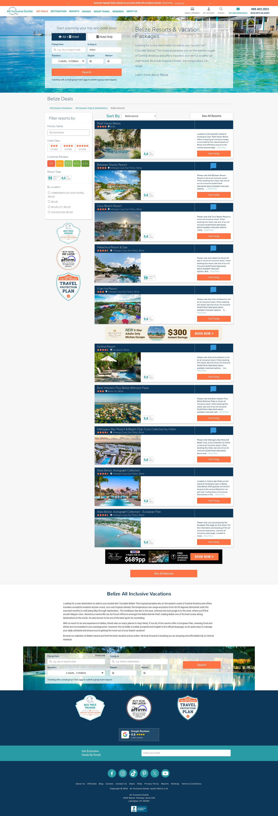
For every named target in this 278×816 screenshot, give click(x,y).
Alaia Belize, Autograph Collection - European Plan (129, 512)
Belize (54, 201)
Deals (132, 784)
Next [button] (209, 3)
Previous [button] (68, 3)
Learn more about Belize (151, 75)
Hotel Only (106, 36)
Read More (221, 147)
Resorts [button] (74, 11)
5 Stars (82, 149)
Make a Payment (192, 13)
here (85, 80)
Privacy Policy (151, 784)
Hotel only (100, 655)
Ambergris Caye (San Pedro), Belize (66, 194)
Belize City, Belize (61, 207)
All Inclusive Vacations (61, 108)
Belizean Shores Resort (112, 165)
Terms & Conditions (191, 784)
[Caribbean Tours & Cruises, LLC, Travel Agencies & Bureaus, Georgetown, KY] (139, 809)
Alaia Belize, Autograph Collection (118, 470)
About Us (80, 784)
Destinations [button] (59, 11)
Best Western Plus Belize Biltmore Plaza (123, 388)
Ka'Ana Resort (106, 346)
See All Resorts (211, 116)
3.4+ (60, 163)
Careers (109, 784)
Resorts (165, 784)
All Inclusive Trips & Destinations (91, 108)
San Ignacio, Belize (62, 212)
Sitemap (175, 784)
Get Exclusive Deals (238, 13)
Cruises (86, 11)
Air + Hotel (70, 36)
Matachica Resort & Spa (112, 247)
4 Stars (68, 149)
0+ (51, 163)
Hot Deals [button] (42, 11)
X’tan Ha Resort (107, 289)
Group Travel (102, 11)
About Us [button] (131, 11)
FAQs (139, 784)
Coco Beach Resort (109, 206)
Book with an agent (260, 10)
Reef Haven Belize (109, 123)
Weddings (118, 11)
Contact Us (121, 784)
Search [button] (221, 13)
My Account (208, 13)
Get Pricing (213, 153)
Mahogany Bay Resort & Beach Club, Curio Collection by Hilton (136, 429)
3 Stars (54, 149)
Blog (101, 784)
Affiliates (92, 784)
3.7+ (68, 163)
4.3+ (85, 163)
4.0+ (77, 163)
